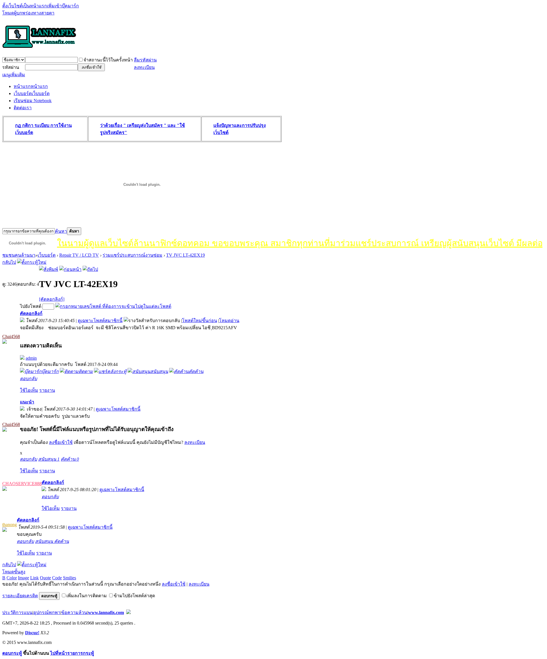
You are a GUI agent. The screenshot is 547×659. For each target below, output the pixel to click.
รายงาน (47, 390)
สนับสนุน (49, 459)
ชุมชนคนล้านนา (18, 255)
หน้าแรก (31, 86)
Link (34, 577)
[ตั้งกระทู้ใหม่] (31, 262)
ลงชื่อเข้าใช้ (61, 442)
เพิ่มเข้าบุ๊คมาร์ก (63, 5)
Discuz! (32, 632)
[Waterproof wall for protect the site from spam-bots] (128, 612)
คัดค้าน (70, 459)
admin (31, 358)
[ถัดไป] (90, 269)
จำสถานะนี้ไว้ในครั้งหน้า (108, 59)
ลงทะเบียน (144, 67)
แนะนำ (27, 401)
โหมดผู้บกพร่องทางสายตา (28, 13)
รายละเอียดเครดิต (20, 595)
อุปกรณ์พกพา (46, 612)
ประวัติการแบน (17, 612)
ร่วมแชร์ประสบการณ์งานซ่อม (132, 255)
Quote (45, 577)
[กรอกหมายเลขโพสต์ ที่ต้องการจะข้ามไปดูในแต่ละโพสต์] (113, 306)
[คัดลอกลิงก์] (51, 299)
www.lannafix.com (106, 612)
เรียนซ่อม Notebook (33, 100)
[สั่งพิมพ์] (48, 269)
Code (57, 577)
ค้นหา (61, 231)
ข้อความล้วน (74, 612)
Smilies (69, 577)
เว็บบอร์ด (32, 93)
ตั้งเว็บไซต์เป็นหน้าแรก (24, 5)
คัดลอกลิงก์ (31, 313)
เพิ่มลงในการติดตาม (86, 595)
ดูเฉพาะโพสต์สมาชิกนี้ (100, 320)
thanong (9, 524)
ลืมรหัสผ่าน (145, 59)
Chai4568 (11, 336)
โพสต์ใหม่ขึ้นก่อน (199, 320)
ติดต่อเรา (23, 107)
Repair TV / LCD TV (79, 255)
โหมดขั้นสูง (13, 571)
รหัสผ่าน (10, 67)
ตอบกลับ (28, 378)
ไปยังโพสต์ (30, 306)
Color (12, 577)
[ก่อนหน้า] (70, 269)
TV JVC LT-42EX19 (185, 255)
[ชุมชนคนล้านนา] (39, 48)
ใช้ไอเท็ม (29, 390)
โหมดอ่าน (229, 320)
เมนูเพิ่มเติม (13, 74)
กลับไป (9, 262)
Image (23, 577)
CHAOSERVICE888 (22, 483)
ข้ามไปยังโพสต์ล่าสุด (134, 595)
